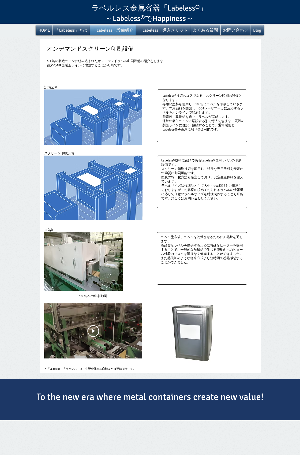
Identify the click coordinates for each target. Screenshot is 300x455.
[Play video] (93, 331)
